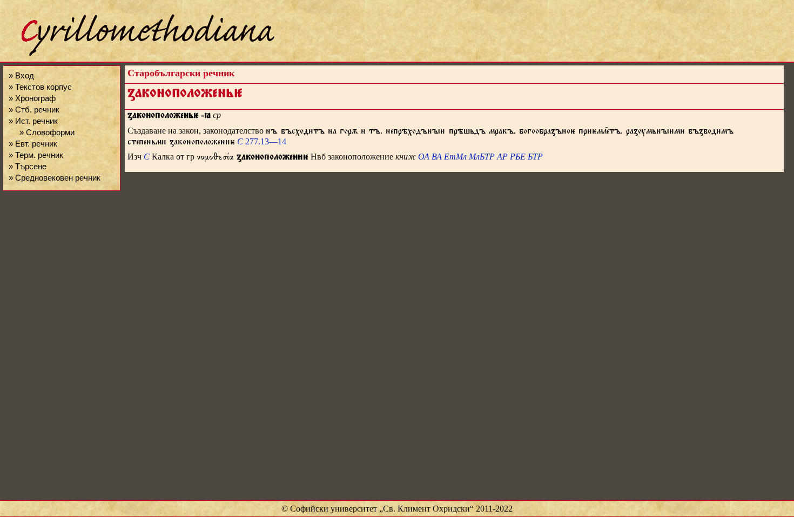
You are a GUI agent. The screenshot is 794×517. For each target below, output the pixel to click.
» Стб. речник (34, 109)
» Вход (21, 75)
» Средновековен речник (54, 177)
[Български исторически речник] (138, 54)
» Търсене (27, 166)
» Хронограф (32, 98)
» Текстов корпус (40, 86)
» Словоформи (47, 132)
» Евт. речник (33, 143)
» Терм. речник (36, 155)
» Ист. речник (33, 120)
